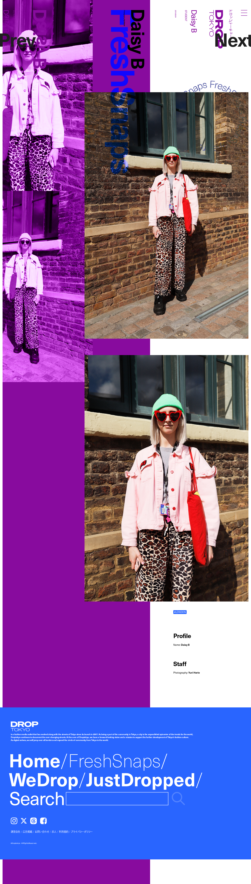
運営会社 (15, 831)
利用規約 (63, 831)
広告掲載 (27, 831)
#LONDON (180, 612)
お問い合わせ (42, 831)
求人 (54, 831)
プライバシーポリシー (82, 831)
